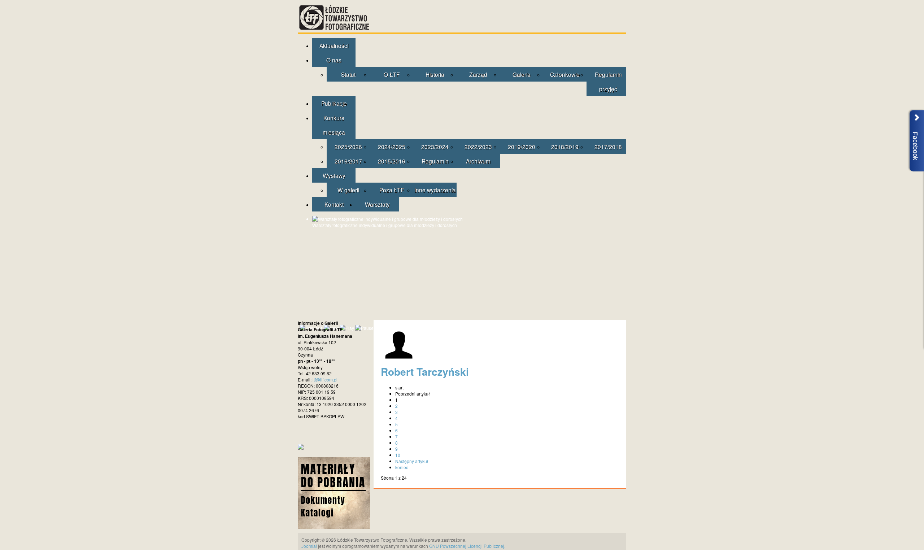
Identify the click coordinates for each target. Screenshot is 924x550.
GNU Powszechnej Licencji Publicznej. (467, 546)
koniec (401, 467)
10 (397, 455)
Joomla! (309, 546)
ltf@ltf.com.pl (325, 379)
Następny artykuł (411, 461)
